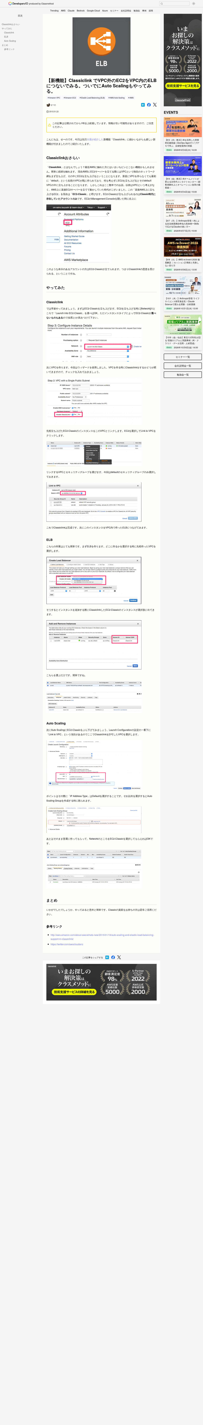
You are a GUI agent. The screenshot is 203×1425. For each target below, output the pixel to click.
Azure (105, 10)
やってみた (7, 28)
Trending (54, 10)
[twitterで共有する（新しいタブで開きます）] (155, 105)
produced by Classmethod (41, 3)
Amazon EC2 (70, 97)
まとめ (5, 44)
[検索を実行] (161, 4)
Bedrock (81, 10)
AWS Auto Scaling (117, 97)
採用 (151, 10)
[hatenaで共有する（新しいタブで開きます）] (143, 105)
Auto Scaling (10, 40)
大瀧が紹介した (95, 139)
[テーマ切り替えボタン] (193, 3)
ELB (6, 36)
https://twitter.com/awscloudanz (67, 944)
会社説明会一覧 (182, 365)
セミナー (114, 10)
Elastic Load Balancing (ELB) (93, 97)
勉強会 (137, 10)
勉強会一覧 (183, 374)
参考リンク (9, 49)
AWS (63, 10)
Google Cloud (93, 10)
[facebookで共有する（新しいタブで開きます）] (149, 105)
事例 (144, 10)
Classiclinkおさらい (11, 24)
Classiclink (9, 32)
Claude (71, 10)
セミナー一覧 (183, 357)
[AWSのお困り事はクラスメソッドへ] (101, 982)
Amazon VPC (54, 97)
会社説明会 (126, 10)
